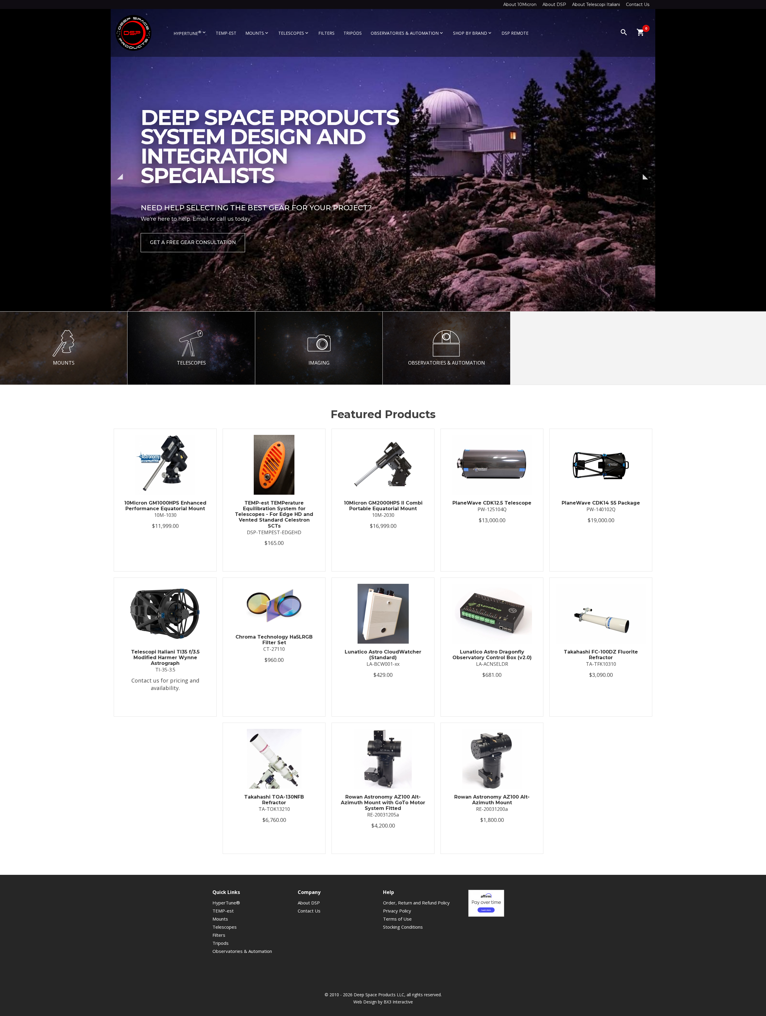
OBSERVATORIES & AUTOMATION (446, 363)
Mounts (257, 33)
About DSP (554, 4)
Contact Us (637, 4)
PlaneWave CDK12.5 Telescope (491, 503)
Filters (326, 33)
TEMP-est (226, 33)
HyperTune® (226, 903)
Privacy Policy (397, 911)
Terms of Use (397, 919)
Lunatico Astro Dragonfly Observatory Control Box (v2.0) (492, 654)
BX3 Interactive (398, 1002)
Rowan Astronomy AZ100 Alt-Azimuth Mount (492, 799)
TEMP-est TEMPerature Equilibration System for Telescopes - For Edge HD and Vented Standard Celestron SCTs (274, 514)
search (624, 32)
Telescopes (293, 33)
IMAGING (318, 363)
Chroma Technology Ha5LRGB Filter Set (274, 639)
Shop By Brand (473, 33)
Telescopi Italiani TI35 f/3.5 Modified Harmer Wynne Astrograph (165, 657)
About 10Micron (519, 4)
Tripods (353, 33)
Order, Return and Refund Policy (416, 903)
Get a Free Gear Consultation (193, 242)
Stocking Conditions (403, 927)
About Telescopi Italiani (596, 4)
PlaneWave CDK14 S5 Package (601, 503)
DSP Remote (514, 33)
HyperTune (190, 33)
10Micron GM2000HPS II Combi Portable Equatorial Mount (383, 505)
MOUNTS (64, 363)
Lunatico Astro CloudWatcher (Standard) (383, 654)
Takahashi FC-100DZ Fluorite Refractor (601, 654)
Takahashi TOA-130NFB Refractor (274, 799)
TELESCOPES (191, 363)
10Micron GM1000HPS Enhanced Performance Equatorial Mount (165, 505)
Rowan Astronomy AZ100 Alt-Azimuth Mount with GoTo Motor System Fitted (383, 802)
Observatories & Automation (407, 33)
